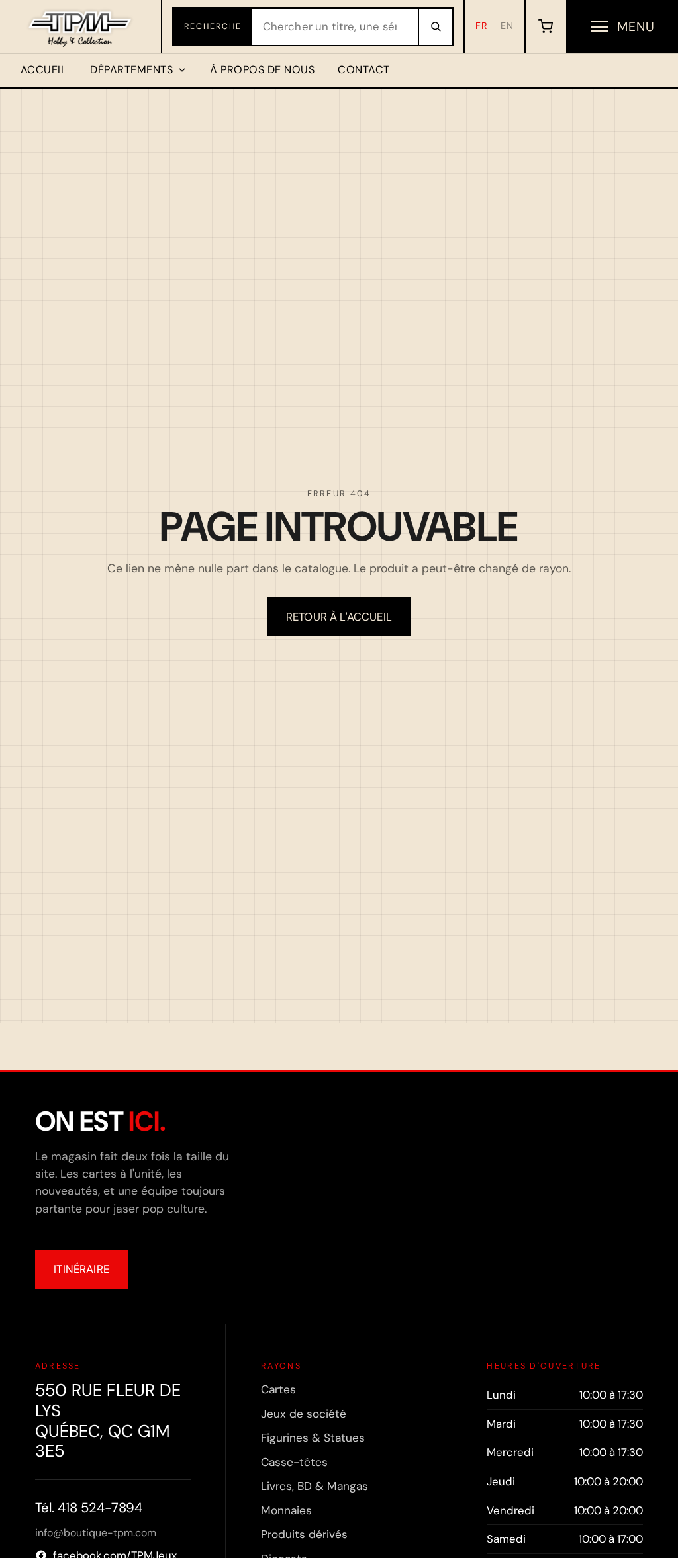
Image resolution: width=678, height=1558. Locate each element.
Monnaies (286, 1510)
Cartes (278, 1389)
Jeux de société (303, 1414)
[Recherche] (435, 27)
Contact (363, 70)
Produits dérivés (304, 1534)
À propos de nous (262, 70)
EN (507, 26)
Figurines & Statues (313, 1437)
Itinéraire (81, 1269)
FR (481, 26)
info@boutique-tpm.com (95, 1532)
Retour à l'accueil (339, 616)
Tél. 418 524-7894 (88, 1507)
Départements (131, 70)
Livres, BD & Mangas (314, 1486)
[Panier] (545, 26)
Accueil (44, 70)
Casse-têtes (294, 1462)
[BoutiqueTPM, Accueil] (81, 26)
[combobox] (335, 27)
